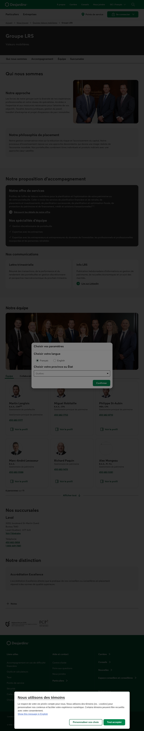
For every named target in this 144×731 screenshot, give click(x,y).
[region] (72, 710)
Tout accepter (114, 722)
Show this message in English (33, 714)
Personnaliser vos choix (86, 722)
